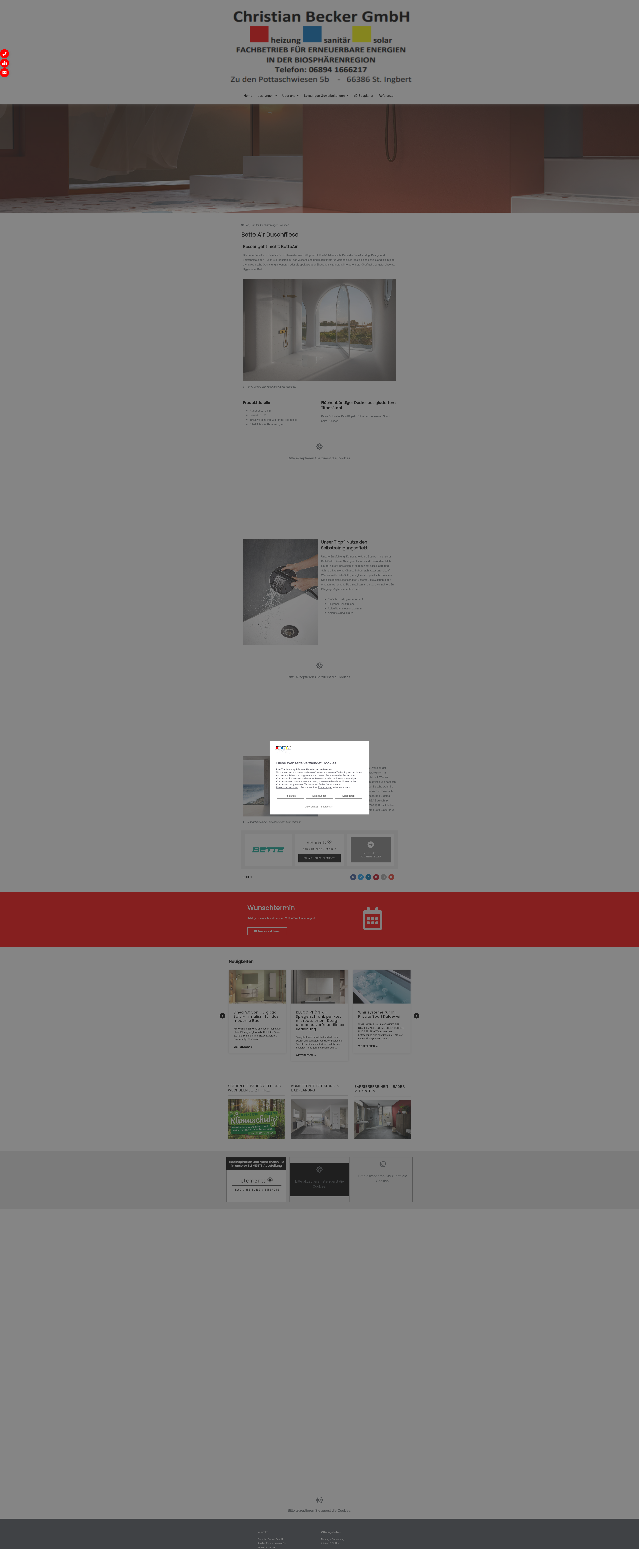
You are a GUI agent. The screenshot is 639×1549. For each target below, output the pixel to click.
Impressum (327, 806)
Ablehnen (291, 795)
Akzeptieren (348, 795)
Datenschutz (311, 806)
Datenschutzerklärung (287, 787)
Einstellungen (319, 795)
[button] (4, 53)
